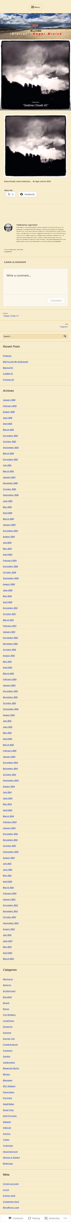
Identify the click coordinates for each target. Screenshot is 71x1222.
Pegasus (7, 356)
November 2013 (10, 840)
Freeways (7, 1051)
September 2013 (10, 852)
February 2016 (9, 679)
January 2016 (9, 685)
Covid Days (8, 1021)
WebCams (8, 1164)
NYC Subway (9, 1086)
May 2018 (7, 596)
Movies (6, 1074)
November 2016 (10, 644)
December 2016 (10, 638)
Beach (6, 1003)
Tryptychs (8, 1146)
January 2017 (9, 632)
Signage (7, 1122)
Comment (56, 300)
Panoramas (8, 1092)
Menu (37, 7)
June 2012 (7, 941)
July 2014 (7, 792)
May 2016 (7, 662)
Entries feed (9, 1196)
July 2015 (7, 721)
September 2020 (10, 495)
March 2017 (8, 620)
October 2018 (9, 572)
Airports (7, 985)
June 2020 (7, 501)
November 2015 (10, 697)
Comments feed (11, 1202)
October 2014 (9, 775)
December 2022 (10, 436)
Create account (11, 1184)
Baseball (7, 997)
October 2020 (9, 489)
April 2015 (7, 739)
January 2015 (9, 757)
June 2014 (7, 798)
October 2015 (9, 703)
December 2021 (10, 459)
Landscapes (13, 249)
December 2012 (10, 905)
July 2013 (7, 864)
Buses (6, 1009)
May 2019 (7, 549)
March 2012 (8, 959)
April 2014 (7, 810)
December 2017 (10, 608)
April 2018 (7, 602)
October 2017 (9, 614)
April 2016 (7, 667)
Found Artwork (10, 1045)
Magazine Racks (11, 1068)
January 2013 (9, 899)
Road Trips (20, 249)
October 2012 (9, 917)
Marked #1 (8, 368)
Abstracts (8, 979)
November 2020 (10, 483)
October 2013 (9, 846)
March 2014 (8, 816)
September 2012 (10, 923)
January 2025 (9, 400)
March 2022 (8, 453)
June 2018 (7, 590)
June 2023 (7, 418)
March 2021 (8, 471)
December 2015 (10, 691)
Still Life (7, 1128)
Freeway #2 (8, 380)
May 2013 (7, 876)
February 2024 (9, 406)
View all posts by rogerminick (52, 241)
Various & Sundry (11, 1157)
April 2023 (7, 424)
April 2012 (7, 953)
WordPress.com (11, 1208)
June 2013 (7, 870)
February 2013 (9, 893)
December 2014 (10, 763)
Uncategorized (10, 1152)
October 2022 (9, 442)
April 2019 (7, 554)
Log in (6, 1190)
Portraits (7, 1098)
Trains (6, 1140)
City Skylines (9, 1015)
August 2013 (9, 858)
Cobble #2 (8, 374)
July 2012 (7, 935)
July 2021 (7, 465)
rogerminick (9, 251)
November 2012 (10, 911)
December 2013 (10, 834)
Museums (7, 1080)
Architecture (9, 991)
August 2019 (9, 537)
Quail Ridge (8, 1104)
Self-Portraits (10, 1116)
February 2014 (9, 822)
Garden (6, 1056)
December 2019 (10, 531)
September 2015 (10, 709)
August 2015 (9, 715)
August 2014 (9, 786)
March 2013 (8, 888)
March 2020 (8, 519)
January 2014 (9, 828)
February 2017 (9, 626)
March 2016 (8, 673)
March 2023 (8, 430)
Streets (7, 1134)
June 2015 (7, 727)
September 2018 (10, 578)
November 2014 (10, 769)
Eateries (7, 1033)
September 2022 (10, 448)
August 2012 (9, 929)
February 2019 (9, 561)
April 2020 (7, 513)
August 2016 (9, 656)
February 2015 (9, 751)
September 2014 (10, 780)
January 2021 (9, 477)
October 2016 (9, 650)
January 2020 (9, 525)
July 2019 (7, 543)
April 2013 (7, 882)
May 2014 (7, 804)
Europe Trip (9, 1039)
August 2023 (9, 412)
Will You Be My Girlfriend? (15, 362)
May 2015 (7, 733)
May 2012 (7, 947)
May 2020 (7, 507)
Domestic (8, 1027)
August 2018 (9, 584)
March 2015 (8, 745)
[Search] (65, 336)
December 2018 (10, 566)
